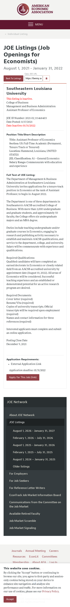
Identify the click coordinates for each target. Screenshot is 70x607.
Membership (21, 562)
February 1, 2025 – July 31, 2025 (33, 452)
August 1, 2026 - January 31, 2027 (34, 431)
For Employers (18, 473)
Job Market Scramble (22, 521)
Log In (53, 562)
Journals (16, 551)
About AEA (39, 562)
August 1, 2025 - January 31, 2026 (34, 445)
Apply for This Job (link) (23, 377)
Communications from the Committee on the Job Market (35, 504)
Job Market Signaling (22, 528)
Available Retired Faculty (24, 514)
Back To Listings (13, 78)
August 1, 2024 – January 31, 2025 (34, 459)
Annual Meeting (35, 551)
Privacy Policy (50, 591)
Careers (54, 551)
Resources (19, 556)
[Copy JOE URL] (46, 78)
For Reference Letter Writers (27, 488)
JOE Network (17, 402)
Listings (17, 422)
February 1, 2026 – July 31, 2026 (33, 438)
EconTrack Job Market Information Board (35, 495)
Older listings (21, 466)
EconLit (33, 556)
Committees (49, 556)
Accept (10, 599)
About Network (21, 415)
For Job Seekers (19, 481)
